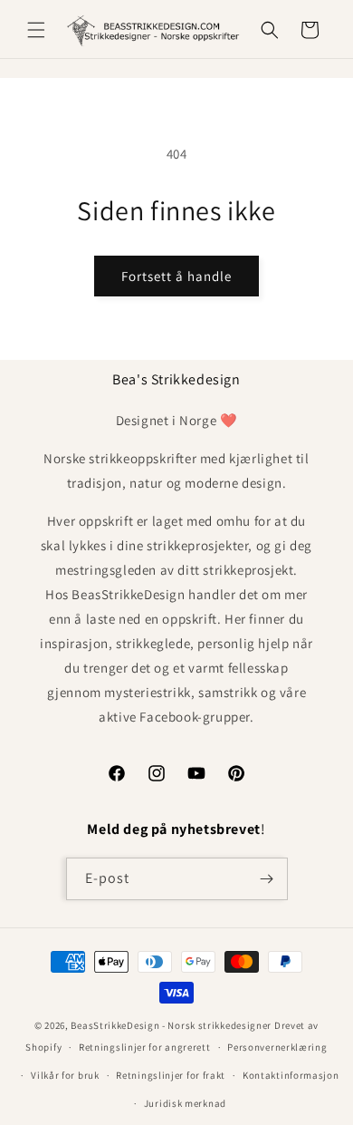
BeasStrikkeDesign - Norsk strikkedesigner (171, 1025)
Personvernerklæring (277, 1047)
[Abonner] (267, 879)
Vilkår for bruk (65, 1075)
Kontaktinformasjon (291, 1075)
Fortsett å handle (176, 276)
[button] (36, 30)
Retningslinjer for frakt (170, 1075)
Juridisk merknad (185, 1103)
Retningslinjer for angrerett (145, 1047)
